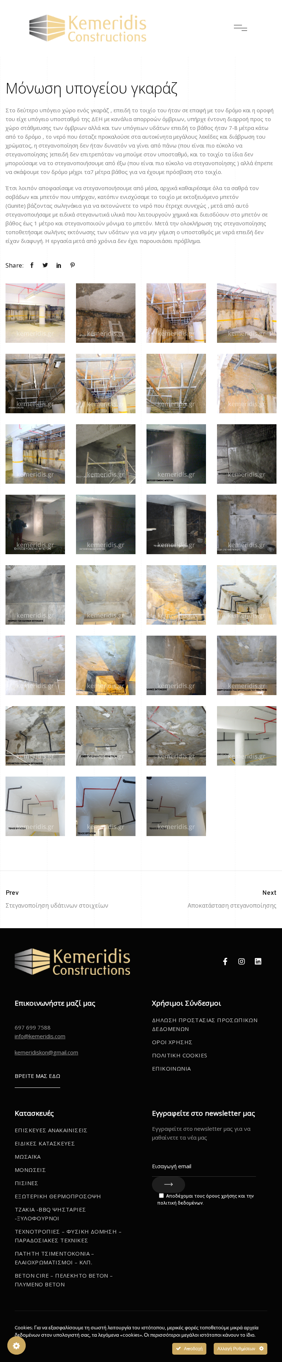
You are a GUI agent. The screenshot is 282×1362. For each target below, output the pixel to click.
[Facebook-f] (225, 961)
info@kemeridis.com (40, 1036)
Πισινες (27, 1183)
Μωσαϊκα (28, 1156)
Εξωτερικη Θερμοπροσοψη (58, 1196)
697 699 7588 (33, 1027)
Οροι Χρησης (172, 1042)
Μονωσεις (30, 1169)
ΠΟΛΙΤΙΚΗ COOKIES (179, 1055)
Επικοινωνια (171, 1068)
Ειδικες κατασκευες (45, 1143)
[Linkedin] (258, 961)
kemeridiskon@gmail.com (46, 1052)
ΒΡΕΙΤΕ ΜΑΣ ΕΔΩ (37, 1075)
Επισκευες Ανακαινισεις (51, 1130)
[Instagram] (241, 961)
